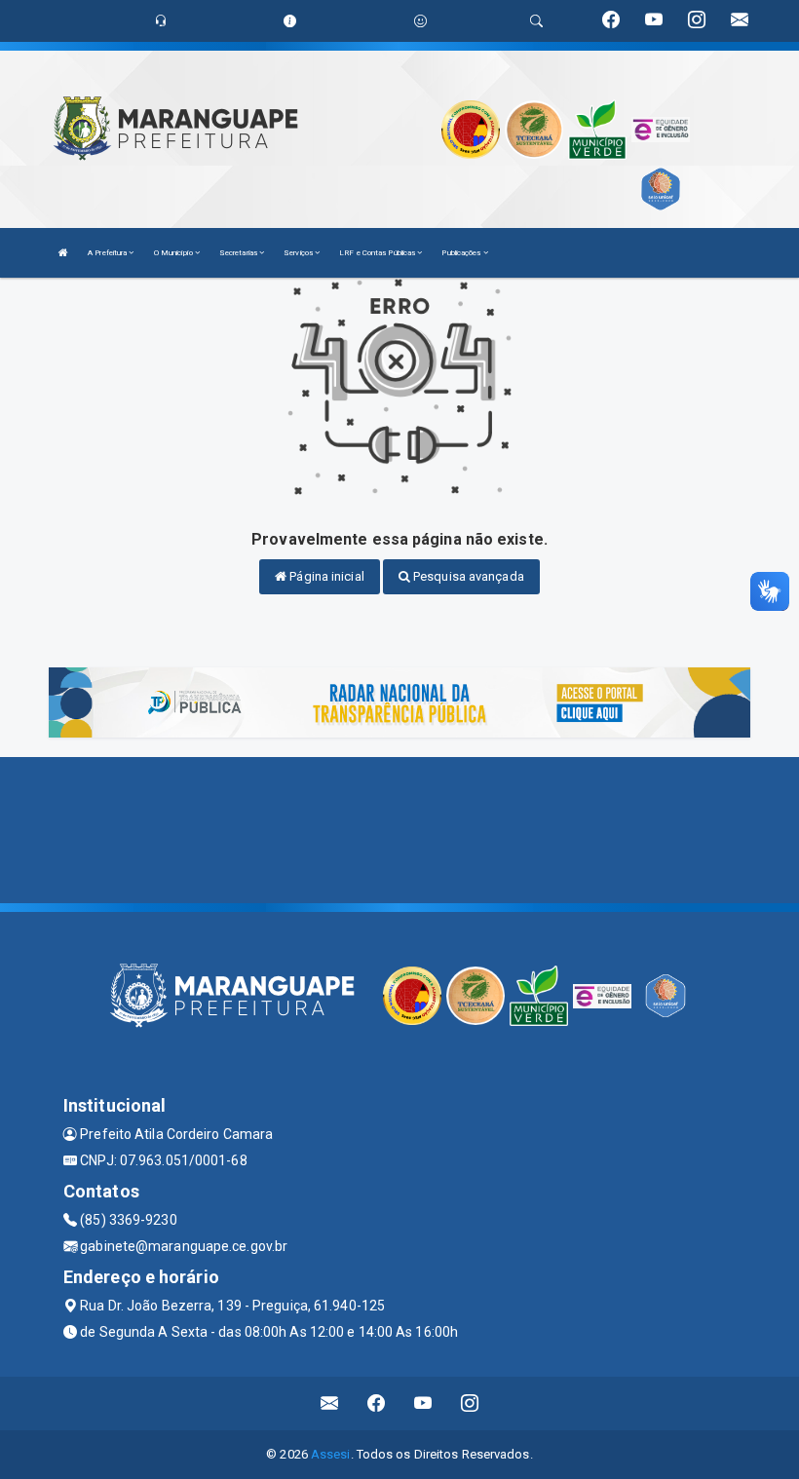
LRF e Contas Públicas (378, 252)
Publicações (461, 252)
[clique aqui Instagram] (470, 1403)
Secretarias (239, 252)
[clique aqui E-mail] (330, 1403)
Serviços (299, 252)
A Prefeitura (108, 252)
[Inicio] (63, 253)
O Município (174, 252)
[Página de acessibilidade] (420, 21)
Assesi (331, 1454)
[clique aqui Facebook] (377, 1403)
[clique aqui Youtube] (423, 1403)
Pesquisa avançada (467, 576)
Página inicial (325, 576)
